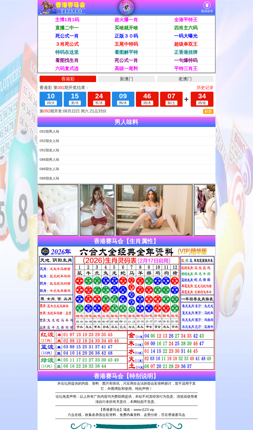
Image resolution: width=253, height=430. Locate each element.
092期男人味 (49, 131)
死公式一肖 (67, 35)
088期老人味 (49, 178)
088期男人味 (49, 159)
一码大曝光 (186, 35)
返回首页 (207, 11)
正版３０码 (126, 35)
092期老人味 (49, 150)
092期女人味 (49, 141)
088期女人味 (49, 169)
